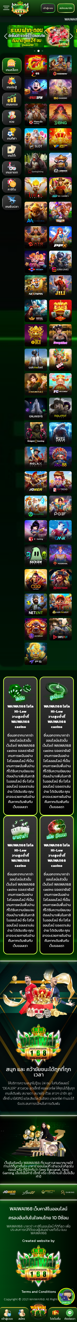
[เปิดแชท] (66, 1296)
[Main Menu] (6, 8)
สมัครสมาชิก (65, 8)
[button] (6, 36)
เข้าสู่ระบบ (48, 8)
